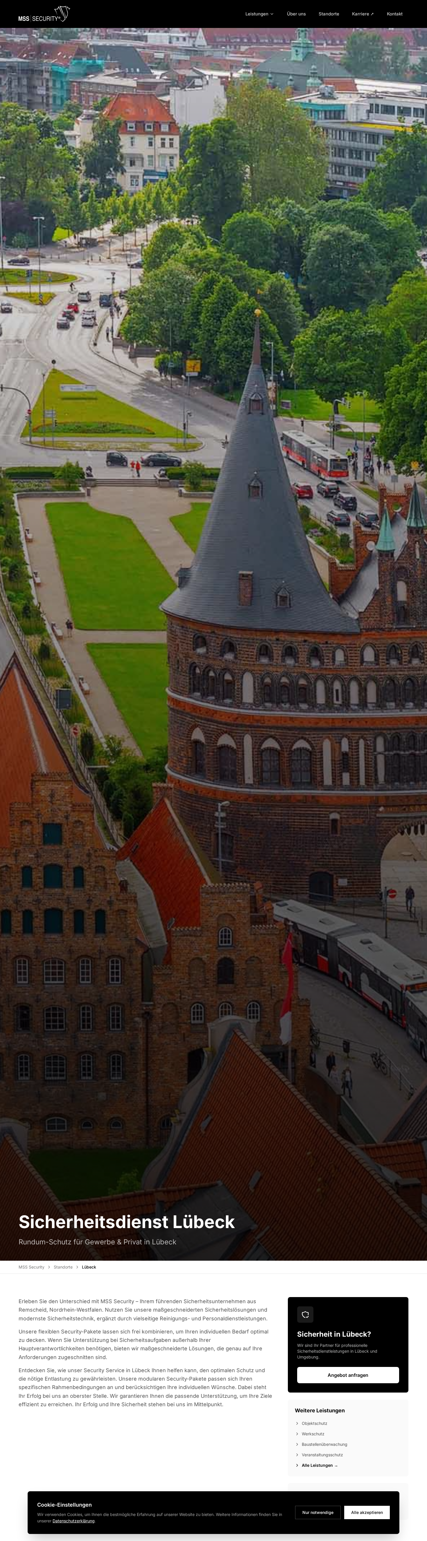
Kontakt (395, 14)
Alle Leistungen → (320, 1465)
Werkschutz (313, 1433)
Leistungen (256, 14)
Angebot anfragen (348, 1375)
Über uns (296, 14)
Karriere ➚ (363, 14)
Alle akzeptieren (367, 1512)
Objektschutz (314, 1423)
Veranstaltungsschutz (322, 1454)
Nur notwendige (317, 1512)
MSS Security (31, 1266)
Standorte (329, 14)
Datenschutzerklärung (74, 1520)
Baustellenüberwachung (324, 1444)
